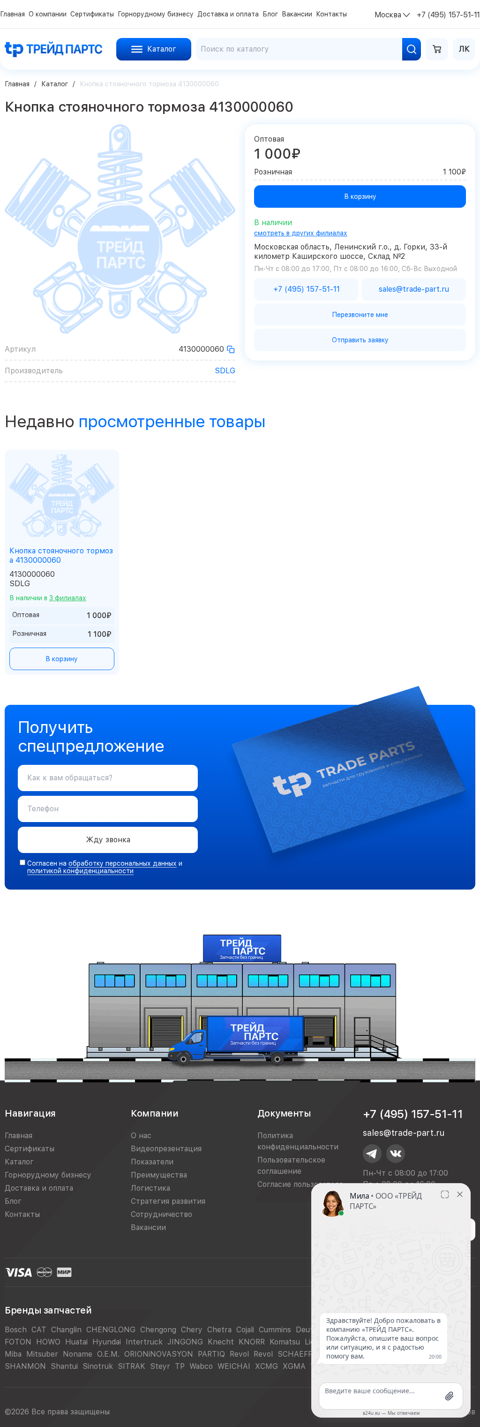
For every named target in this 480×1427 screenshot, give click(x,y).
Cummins (275, 1329)
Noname (77, 1354)
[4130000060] (230, 349)
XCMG (266, 1366)
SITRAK (131, 1366)
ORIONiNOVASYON (158, 1354)
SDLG (225, 370)
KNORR (252, 1341)
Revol (239, 1354)
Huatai (76, 1341)
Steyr (160, 1366)
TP (180, 1366)
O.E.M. (108, 1354)
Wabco (201, 1366)
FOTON (18, 1341)
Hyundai (106, 1341)
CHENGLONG (110, 1329)
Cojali (245, 1329)
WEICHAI (234, 1366)
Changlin (66, 1329)
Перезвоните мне (360, 314)
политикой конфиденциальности (80, 871)
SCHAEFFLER (302, 1354)
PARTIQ (211, 1354)
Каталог (54, 84)
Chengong (158, 1329)
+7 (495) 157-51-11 (413, 1114)
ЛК (464, 49)
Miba (13, 1354)
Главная (17, 84)
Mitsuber (42, 1354)
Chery (191, 1329)
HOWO (48, 1341)
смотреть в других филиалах (300, 233)
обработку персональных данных (122, 863)
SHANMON (25, 1366)
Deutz (306, 1329)
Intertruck (144, 1341)
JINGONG (185, 1341)
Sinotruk (97, 1366)
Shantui (64, 1366)
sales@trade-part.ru (403, 1133)
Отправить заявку (360, 340)
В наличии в (47, 598)
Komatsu (285, 1341)
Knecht (221, 1341)
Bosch (16, 1329)
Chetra (219, 1329)
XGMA (294, 1366)
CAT (38, 1329)
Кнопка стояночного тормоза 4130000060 (61, 555)
